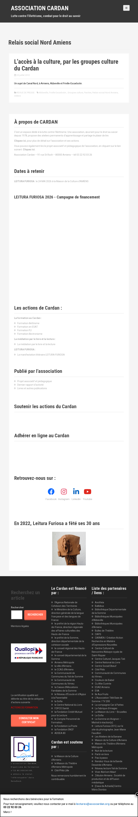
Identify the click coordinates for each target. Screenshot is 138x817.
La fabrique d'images (106, 708)
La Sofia (99, 715)
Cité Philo (100, 669)
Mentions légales (20, 626)
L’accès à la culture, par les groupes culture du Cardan (66, 65)
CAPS (98, 634)
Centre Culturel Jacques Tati (110, 659)
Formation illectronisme (29, 333)
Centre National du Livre (107, 662)
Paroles (87, 92)
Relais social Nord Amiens (105, 92)
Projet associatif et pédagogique (34, 381)
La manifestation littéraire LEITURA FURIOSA (41, 354)
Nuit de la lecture (104, 750)
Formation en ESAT (27, 326)
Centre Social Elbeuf (105, 666)
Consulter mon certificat (29, 720)
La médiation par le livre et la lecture (36, 344)
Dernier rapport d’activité (30, 384)
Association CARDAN (39, 8)
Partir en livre (102, 754)
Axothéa (99, 602)
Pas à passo (101, 757)
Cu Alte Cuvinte (103, 683)
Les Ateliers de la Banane (108, 736)
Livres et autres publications (32, 388)
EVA (97, 690)
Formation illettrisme (28, 323)
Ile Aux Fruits (101, 694)
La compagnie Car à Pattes (109, 704)
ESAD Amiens (102, 687)
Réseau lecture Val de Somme (111, 768)
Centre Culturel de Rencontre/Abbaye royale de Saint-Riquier (107, 652)
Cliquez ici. (29, 149)
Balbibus (99, 606)
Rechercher (17, 607)
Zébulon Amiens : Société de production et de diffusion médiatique (108, 779)
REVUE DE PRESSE (25, 92)
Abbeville (43, 92)
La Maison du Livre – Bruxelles (111, 712)
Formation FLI (24, 330)
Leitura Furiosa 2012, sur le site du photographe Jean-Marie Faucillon (109, 729)
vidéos (17, 96)
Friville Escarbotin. (58, 92)
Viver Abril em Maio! (105, 772)
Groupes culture (75, 92)
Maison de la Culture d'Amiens (111, 740)
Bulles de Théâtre (104, 630)
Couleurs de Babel (104, 680)
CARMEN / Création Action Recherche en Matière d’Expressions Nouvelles (107, 641)
